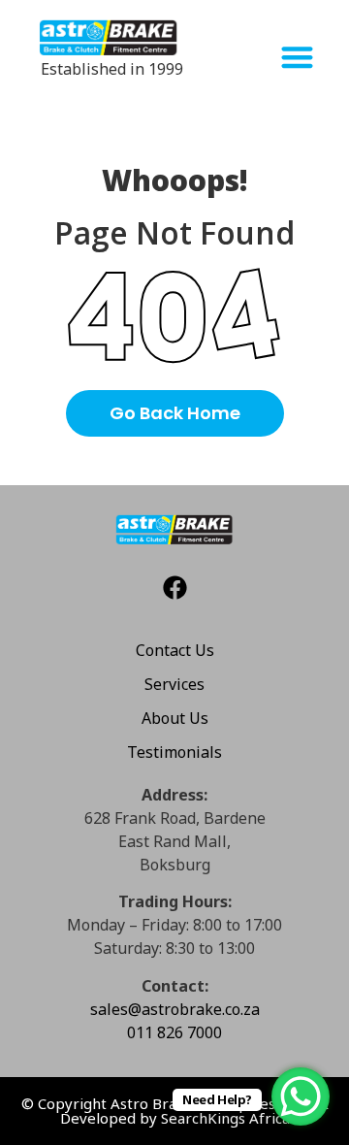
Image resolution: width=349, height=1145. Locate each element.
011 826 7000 (174, 1032)
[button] (297, 57)
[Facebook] (174, 588)
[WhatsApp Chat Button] (300, 1096)
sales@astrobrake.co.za (175, 1009)
